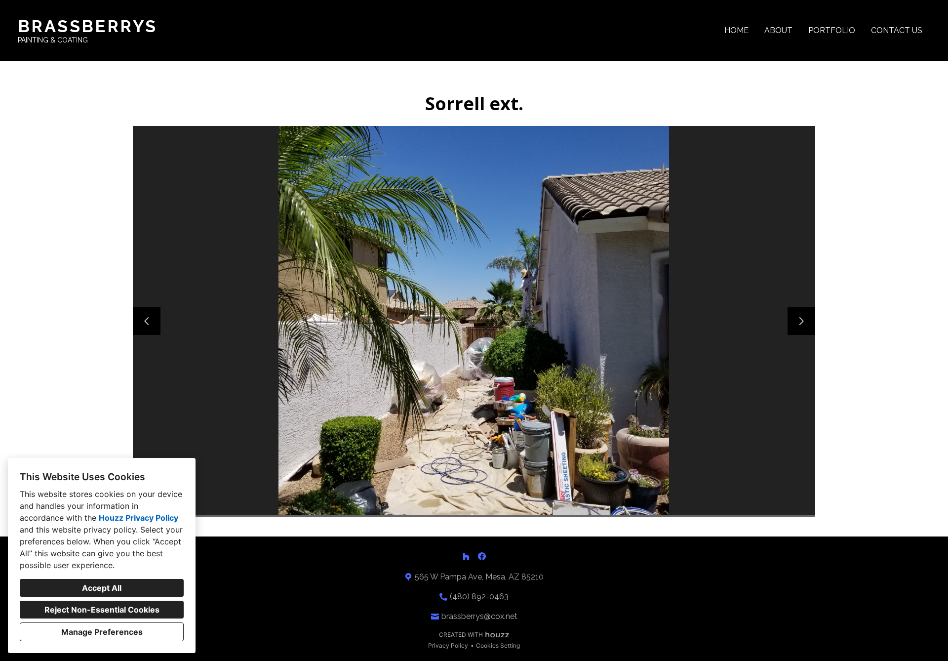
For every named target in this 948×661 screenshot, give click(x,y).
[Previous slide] (146, 321)
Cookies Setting (498, 645)
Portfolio (831, 30)
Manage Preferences (102, 632)
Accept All (101, 588)
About (778, 30)
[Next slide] (801, 321)
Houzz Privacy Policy (138, 518)
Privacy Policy (448, 645)
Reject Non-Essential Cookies (101, 610)
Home (736, 30)
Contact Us (896, 30)
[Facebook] (481, 556)
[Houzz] (466, 556)
